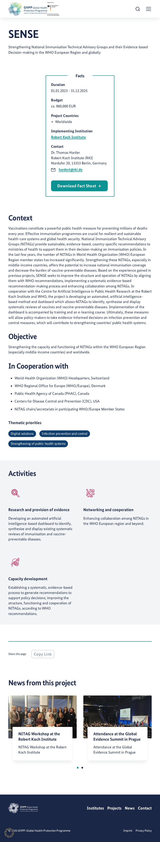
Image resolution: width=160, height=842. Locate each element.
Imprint (127, 830)
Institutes (95, 808)
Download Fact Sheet (76, 185)
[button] (78, 768)
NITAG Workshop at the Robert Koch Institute (39, 736)
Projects (114, 808)
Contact (145, 808)
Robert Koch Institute (68, 137)
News (130, 808)
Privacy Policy (144, 830)
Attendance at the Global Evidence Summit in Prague (117, 736)
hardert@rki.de (70, 169)
